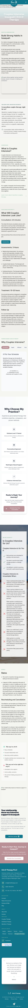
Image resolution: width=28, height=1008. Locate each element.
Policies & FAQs (6, 903)
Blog (3, 905)
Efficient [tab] (19, 347)
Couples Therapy (6, 919)
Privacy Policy (14, 999)
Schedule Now (6, 242)
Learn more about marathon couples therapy (12, 196)
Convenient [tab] (5, 347)
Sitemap (6, 999)
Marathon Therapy (6, 924)
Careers (4, 914)
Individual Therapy (6, 921)
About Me (4, 911)
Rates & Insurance (6, 900)
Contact (4, 898)
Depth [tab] (12, 347)
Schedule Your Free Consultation (15, 508)
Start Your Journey (12, 836)
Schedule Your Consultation (14, 858)
